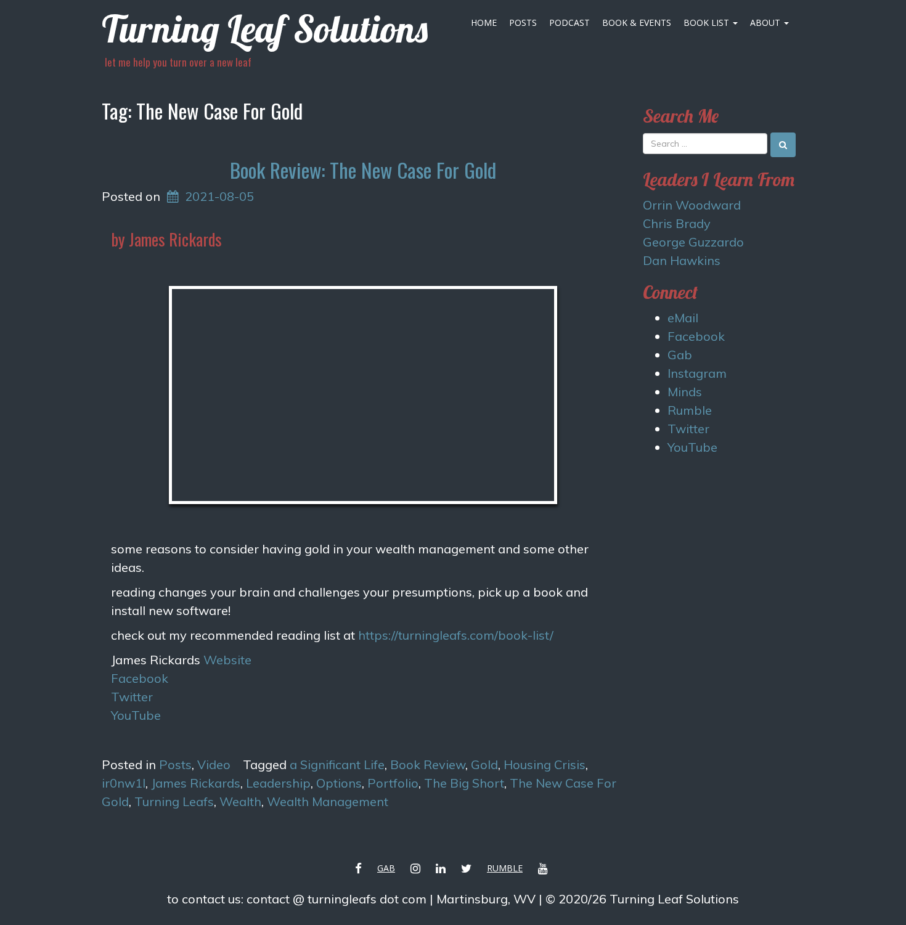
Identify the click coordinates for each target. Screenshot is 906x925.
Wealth (240, 801)
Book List (708, 22)
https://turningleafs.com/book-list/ (455, 635)
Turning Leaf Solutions (265, 29)
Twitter (132, 696)
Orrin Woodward (692, 205)
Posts (523, 22)
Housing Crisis (545, 764)
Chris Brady (677, 223)
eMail (682, 317)
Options (339, 783)
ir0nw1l (123, 783)
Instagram (697, 373)
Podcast (569, 22)
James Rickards (195, 783)
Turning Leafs (174, 801)
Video (214, 764)
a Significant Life (337, 764)
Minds (684, 391)
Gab (679, 354)
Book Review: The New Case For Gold (363, 170)
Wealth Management (327, 801)
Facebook (139, 678)
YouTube (136, 715)
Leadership (278, 783)
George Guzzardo (693, 242)
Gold (484, 764)
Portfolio (392, 783)
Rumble (689, 410)
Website (227, 659)
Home (484, 22)
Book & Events (636, 22)
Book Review (427, 764)
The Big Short (464, 783)
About (766, 22)
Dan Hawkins (681, 260)
